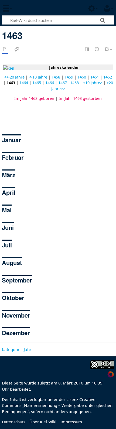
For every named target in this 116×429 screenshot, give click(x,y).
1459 (68, 77)
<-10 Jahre (38, 77)
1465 (36, 82)
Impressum (71, 421)
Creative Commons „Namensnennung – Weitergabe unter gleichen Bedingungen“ (57, 405)
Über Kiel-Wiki (42, 421)
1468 (74, 82)
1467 (62, 82)
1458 (56, 77)
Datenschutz (13, 421)
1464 (23, 82)
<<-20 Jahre (14, 77)
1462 (107, 77)
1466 (49, 82)
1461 (94, 77)
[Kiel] (8, 67)
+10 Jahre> (92, 82)
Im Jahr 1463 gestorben (80, 98)
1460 (81, 77)
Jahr (27, 349)
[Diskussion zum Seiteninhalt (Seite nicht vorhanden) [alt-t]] (17, 49)
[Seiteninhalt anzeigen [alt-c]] (5, 49)
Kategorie (11, 349)
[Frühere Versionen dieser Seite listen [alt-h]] (97, 49)
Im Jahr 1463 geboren (34, 98)
